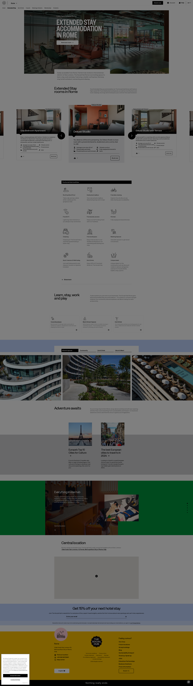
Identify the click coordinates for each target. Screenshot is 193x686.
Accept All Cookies (15, 675)
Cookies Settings (15, 679)
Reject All (25, 682)
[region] (15, 669)
